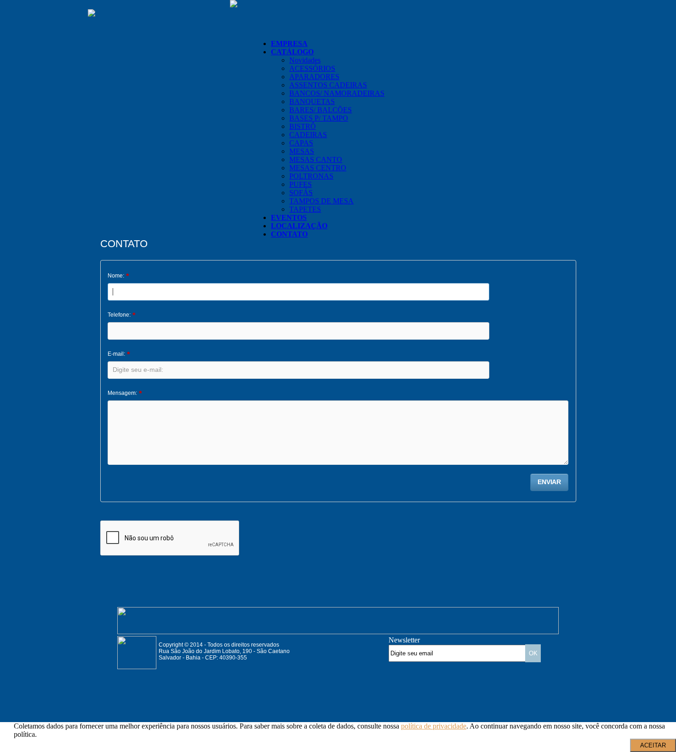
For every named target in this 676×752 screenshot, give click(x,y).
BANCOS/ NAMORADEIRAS (336, 93)
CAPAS (301, 143)
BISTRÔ (302, 126)
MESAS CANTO (315, 159)
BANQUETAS (312, 101)
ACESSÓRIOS (312, 68)
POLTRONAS (311, 176)
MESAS (301, 151)
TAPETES (305, 209)
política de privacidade (433, 726)
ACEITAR (653, 745)
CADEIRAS (308, 135)
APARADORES (314, 77)
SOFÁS (301, 193)
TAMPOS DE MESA (321, 201)
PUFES (300, 184)
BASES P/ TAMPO (318, 118)
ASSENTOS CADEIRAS (328, 85)
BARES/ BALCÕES (320, 110)
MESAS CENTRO (317, 168)
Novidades (305, 60)
